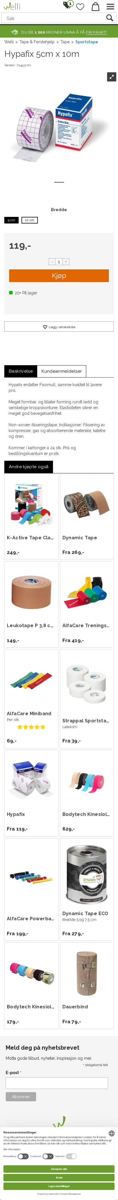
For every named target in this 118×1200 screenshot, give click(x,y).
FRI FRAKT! (96, 32)
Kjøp (59, 275)
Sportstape (86, 42)
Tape (65, 42)
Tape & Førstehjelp (37, 42)
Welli (9, 42)
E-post (14, 1073)
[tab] (20, 371)
